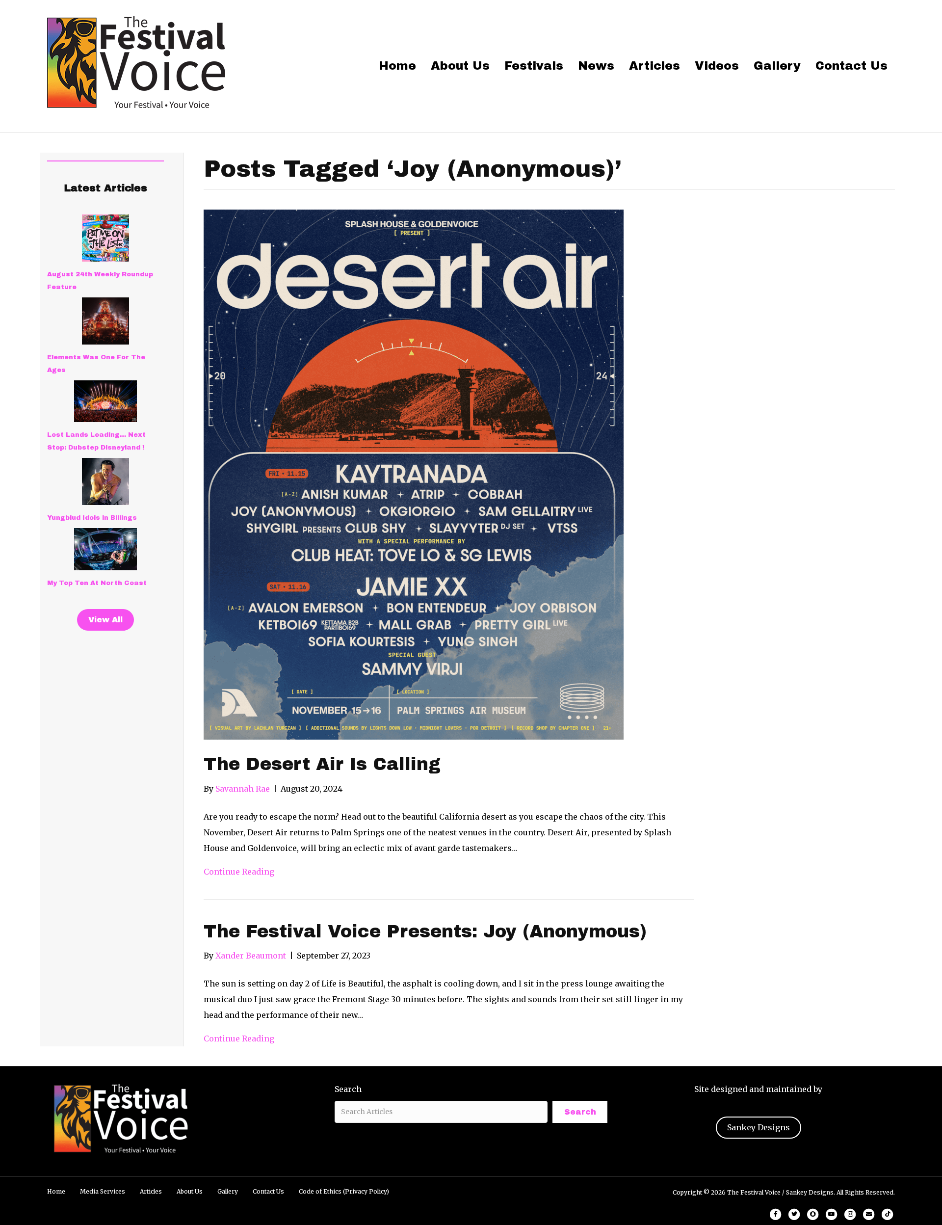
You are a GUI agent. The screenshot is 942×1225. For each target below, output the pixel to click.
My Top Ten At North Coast (97, 583)
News (596, 65)
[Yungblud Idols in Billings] (105, 481)
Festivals (533, 65)
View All (105, 619)
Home (397, 65)
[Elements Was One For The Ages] (105, 321)
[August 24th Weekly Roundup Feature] (105, 238)
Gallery (777, 65)
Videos (717, 65)
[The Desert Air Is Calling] (414, 474)
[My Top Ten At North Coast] (105, 549)
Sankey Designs (758, 1127)
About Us (460, 65)
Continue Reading (239, 872)
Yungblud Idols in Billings (92, 517)
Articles (654, 65)
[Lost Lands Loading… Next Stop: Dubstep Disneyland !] (105, 401)
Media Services (102, 1191)
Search (348, 1089)
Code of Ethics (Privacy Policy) (344, 1191)
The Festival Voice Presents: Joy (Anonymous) (425, 931)
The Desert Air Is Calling (322, 764)
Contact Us (851, 65)
